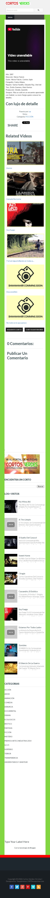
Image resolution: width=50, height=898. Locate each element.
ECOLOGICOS (9, 720)
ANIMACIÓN (9, 698)
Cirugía (22, 573)
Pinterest (28, 887)
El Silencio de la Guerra (29, 663)
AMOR (7, 694)
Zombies (23, 645)
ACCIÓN (7, 690)
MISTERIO (8, 737)
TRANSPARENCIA (11, 758)
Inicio (10, 17)
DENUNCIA (8, 707)
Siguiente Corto (14, 330)
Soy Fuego (23, 609)
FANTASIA (8, 728)
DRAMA (7, 715)
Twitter (17, 887)
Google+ (22, 887)
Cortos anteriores (34, 330)
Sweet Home (24, 555)
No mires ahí (25, 501)
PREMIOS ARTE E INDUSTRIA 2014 (17, 741)
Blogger (33, 848)
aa (30, 111)
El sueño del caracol (28, 537)
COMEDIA (8, 703)
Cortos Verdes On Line (32, 879)
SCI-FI (6, 745)
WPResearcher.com (36, 881)
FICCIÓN (29, 117)
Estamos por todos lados (30, 627)
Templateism (21, 881)
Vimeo (33, 887)
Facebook (12, 887)
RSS (39, 887)
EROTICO (8, 724)
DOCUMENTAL (10, 711)
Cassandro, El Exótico (28, 591)
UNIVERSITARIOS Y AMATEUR (16, 762)
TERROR (7, 754)
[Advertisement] (25, 431)
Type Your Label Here (16, 841)
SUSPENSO (8, 749)
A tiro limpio (25, 519)
